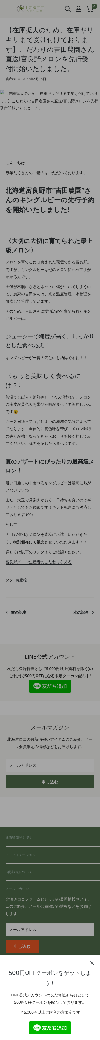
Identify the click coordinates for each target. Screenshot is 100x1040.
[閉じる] (92, 962)
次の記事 (81, 612)
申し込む (50, 782)
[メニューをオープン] (8, 9)
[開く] (68, 9)
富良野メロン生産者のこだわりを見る (39, 561)
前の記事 (19, 612)
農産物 (11, 79)
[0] (89, 9)
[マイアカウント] (78, 9)
